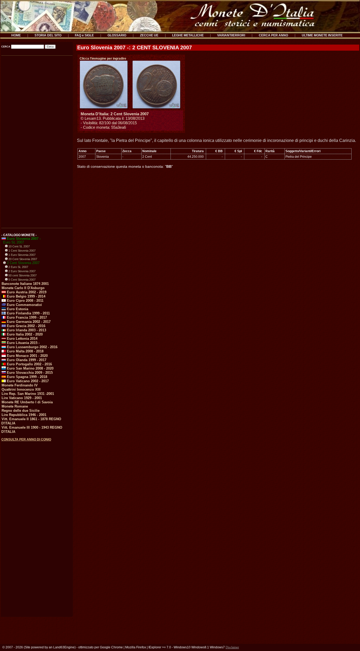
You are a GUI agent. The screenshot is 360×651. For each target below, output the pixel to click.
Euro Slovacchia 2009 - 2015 (29, 373)
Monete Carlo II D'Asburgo (23, 288)
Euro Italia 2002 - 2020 (24, 334)
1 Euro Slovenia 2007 (22, 254)
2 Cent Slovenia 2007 (23, 263)
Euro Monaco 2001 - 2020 (27, 356)
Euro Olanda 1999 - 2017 (26, 360)
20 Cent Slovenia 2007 (22, 259)
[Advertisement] (36, 140)
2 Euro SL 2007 (18, 267)
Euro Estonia (17, 309)
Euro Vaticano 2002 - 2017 (27, 381)
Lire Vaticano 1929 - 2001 (22, 398)
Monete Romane (15, 406)
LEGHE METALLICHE (188, 35)
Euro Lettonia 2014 (21, 339)
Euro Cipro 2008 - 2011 (24, 301)
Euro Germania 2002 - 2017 (28, 322)
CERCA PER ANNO (273, 35)
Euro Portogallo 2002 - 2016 (29, 364)
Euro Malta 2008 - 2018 (24, 351)
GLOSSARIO (117, 35)
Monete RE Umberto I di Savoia (27, 402)
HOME (16, 35)
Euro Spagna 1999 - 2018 (26, 377)
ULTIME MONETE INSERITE (322, 35)
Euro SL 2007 (13, 242)
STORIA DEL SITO (48, 35)
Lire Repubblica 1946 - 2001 (24, 415)
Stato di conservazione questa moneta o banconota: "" (125, 166)
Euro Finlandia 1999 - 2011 (28, 313)
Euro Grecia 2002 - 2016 (25, 326)
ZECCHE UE (149, 35)
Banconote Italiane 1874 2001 (25, 284)
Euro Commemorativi (24, 305)
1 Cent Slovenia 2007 (22, 250)
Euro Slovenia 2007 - (23, 239)
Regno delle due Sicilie (21, 411)
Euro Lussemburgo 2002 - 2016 (31, 347)
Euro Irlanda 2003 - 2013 (26, 330)
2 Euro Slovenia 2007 (22, 271)
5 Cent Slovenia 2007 (22, 279)
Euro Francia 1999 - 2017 (26, 317)
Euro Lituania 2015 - (23, 343)
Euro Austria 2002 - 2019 (26, 292)
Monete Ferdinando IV (20, 385)
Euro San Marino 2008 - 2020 (29, 368)
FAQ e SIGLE (84, 35)
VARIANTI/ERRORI (231, 35)
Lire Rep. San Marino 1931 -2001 (28, 394)
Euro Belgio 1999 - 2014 (25, 296)
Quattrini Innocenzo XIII (21, 389)
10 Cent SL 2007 (19, 246)
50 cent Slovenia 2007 (22, 275)
